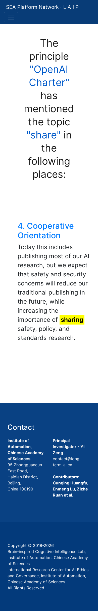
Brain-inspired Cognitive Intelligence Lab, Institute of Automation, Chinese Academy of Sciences (48, 557)
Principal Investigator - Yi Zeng (68, 446)
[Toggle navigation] (11, 17)
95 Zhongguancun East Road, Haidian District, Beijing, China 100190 (25, 476)
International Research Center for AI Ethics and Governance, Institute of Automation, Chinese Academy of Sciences (48, 575)
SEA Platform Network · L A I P (42, 7)
